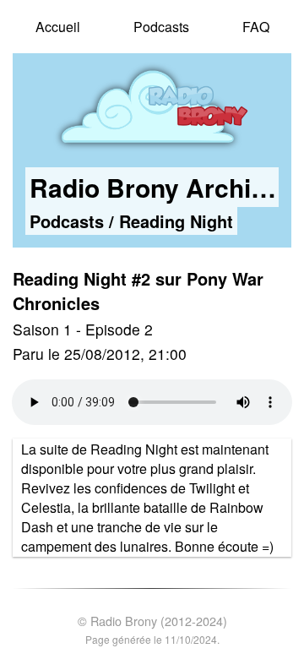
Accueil (57, 26)
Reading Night (176, 221)
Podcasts (161, 26)
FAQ (255, 26)
